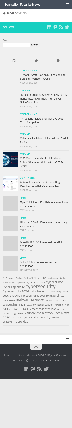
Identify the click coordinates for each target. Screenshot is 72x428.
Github (65, 292)
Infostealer (51, 296)
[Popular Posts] (36, 61)
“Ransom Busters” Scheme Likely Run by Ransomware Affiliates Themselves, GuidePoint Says (43, 98)
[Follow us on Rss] (61, 27)
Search (7, 40)
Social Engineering (14, 313)
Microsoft (37, 300)
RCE (26, 309)
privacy (28, 304)
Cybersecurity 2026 (16, 291)
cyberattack (37, 282)
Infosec (25, 295)
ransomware (13, 309)
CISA (44, 278)
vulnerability (40, 317)
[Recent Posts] (14, 61)
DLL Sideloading (54, 292)
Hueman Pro (52, 360)
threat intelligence (20, 317)
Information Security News (21, 4)
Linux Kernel (9, 300)
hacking (15, 295)
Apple (26, 278)
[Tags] (58, 61)
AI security (11, 278)
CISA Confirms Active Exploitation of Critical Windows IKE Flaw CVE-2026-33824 (41, 162)
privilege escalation (42, 304)
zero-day (22, 321)
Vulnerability (27, 178)
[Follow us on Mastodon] (55, 27)
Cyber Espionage (14, 287)
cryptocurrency (22, 282)
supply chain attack (40, 313)
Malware (25, 90)
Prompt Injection (61, 305)
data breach (38, 291)
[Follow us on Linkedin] (49, 27)
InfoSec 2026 (38, 295)
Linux (23, 198)
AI (4, 278)
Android (19, 278)
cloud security (53, 278)
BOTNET (37, 278)
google (7, 295)
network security (52, 300)
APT (31, 278)
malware (23, 299)
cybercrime (54, 282)
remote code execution (42, 309)
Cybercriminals (28, 70)
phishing (17, 304)
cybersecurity (40, 286)
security (60, 309)
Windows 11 (9, 321)
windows (55, 317)
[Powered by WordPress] (27, 360)
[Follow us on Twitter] (67, 27)
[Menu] (67, 4)
